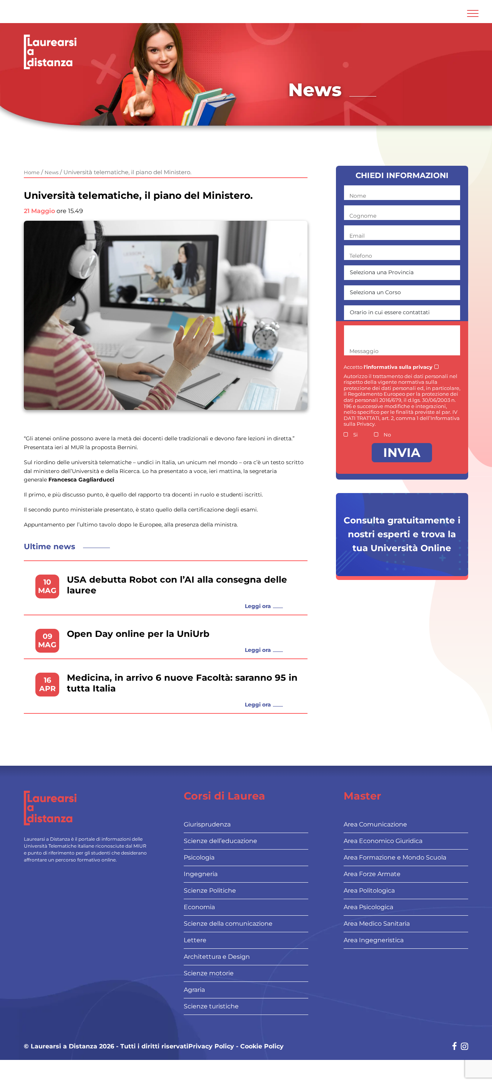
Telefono (360, 255)
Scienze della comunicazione (228, 923)
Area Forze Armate (372, 874)
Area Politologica (369, 890)
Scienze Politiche (210, 890)
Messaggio (364, 351)
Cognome (362, 215)
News (51, 172)
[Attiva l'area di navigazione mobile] (472, 13)
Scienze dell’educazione (220, 841)
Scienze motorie (209, 973)
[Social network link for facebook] (454, 1047)
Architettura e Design (217, 956)
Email (357, 235)
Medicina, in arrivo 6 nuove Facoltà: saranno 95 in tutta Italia (182, 683)
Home (32, 172)
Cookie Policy (262, 1046)
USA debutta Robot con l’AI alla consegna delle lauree (177, 585)
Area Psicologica (368, 907)
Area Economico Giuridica (383, 841)
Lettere (195, 940)
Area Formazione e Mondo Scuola (395, 857)
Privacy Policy (211, 1046)
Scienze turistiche (211, 1006)
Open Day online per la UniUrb (138, 634)
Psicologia (199, 857)
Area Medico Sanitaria (377, 923)
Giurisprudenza (207, 824)
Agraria (194, 989)
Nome (357, 195)
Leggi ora (258, 606)
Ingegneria (201, 874)
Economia (199, 907)
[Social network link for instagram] (464, 1047)
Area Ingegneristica (374, 940)
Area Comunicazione (375, 824)
